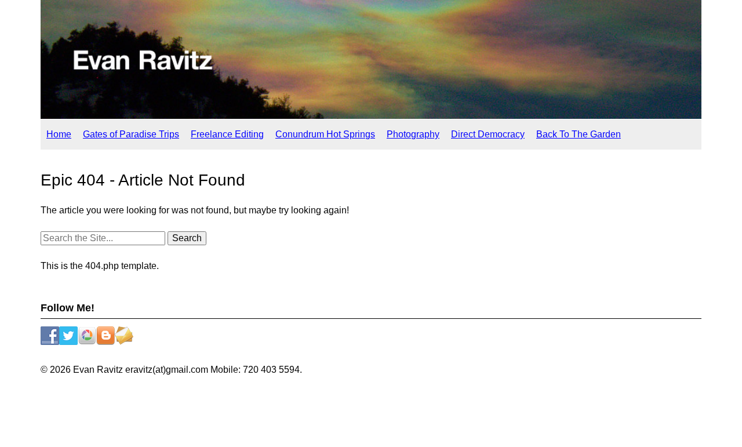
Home (58, 134)
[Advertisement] (371, 414)
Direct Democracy (488, 134)
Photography (413, 134)
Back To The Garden (578, 134)
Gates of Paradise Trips (131, 134)
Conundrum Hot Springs (325, 134)
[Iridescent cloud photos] (371, 116)
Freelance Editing (227, 134)
